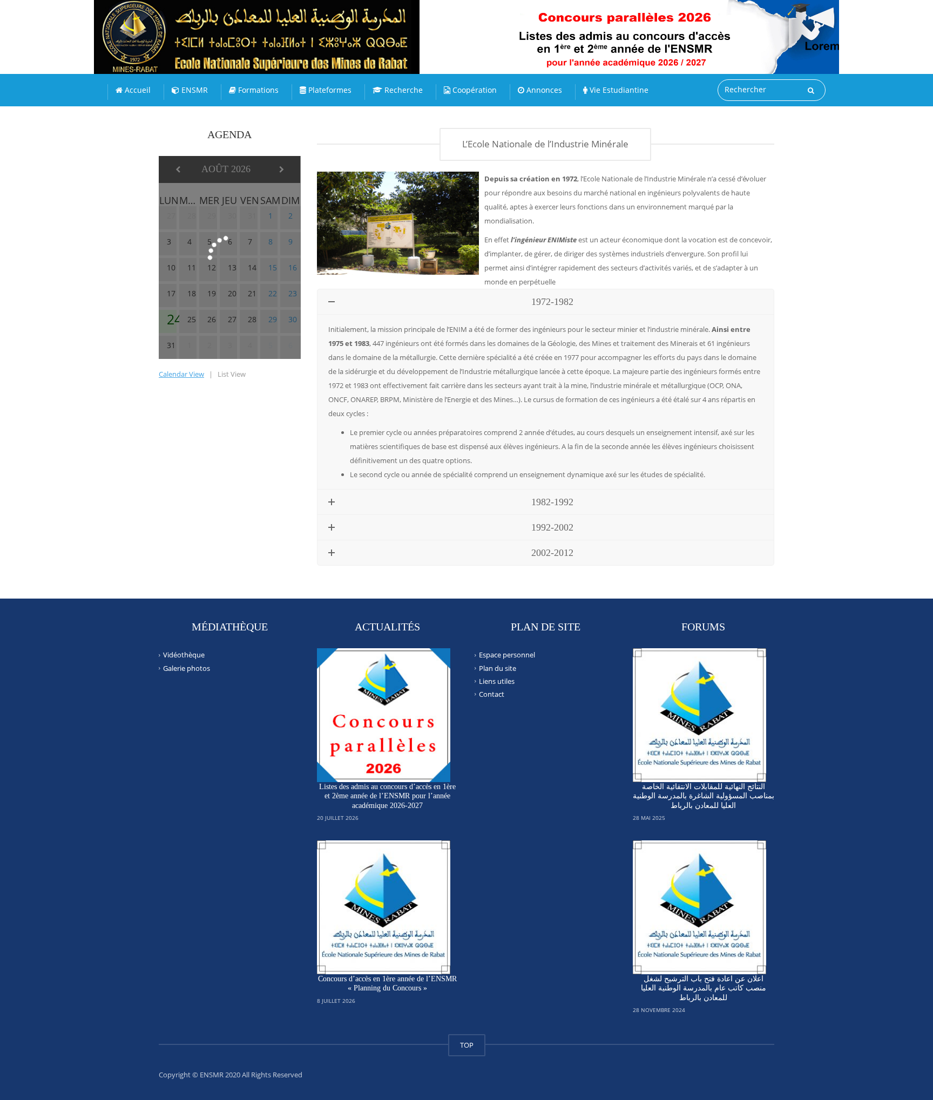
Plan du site (497, 668)
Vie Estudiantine (617, 90)
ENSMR (193, 90)
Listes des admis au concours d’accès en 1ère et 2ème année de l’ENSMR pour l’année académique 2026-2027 (387, 796)
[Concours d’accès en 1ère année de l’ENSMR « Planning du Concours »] (384, 907)
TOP (467, 1045)
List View (232, 374)
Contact (491, 694)
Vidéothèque (184, 655)
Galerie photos (186, 668)
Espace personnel (507, 655)
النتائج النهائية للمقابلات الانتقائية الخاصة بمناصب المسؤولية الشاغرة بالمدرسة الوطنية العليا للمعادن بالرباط (703, 796)
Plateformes (328, 90)
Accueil (137, 90)
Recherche (402, 90)
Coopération (473, 90)
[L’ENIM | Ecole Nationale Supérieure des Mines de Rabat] (280, 27)
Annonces (543, 90)
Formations (257, 90)
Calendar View (181, 374)
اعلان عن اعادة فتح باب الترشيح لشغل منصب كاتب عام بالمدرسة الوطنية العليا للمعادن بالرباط (703, 988)
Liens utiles (497, 681)
